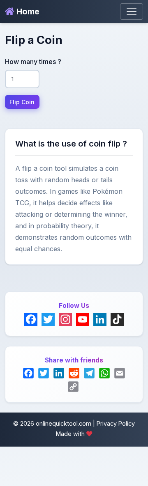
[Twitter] (48, 319)
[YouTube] (82, 319)
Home (26, 11)
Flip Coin (22, 102)
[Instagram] (65, 319)
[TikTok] (117, 319)
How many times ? (33, 61)
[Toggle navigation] (131, 11)
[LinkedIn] (99, 319)
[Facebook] (30, 319)
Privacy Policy (116, 423)
